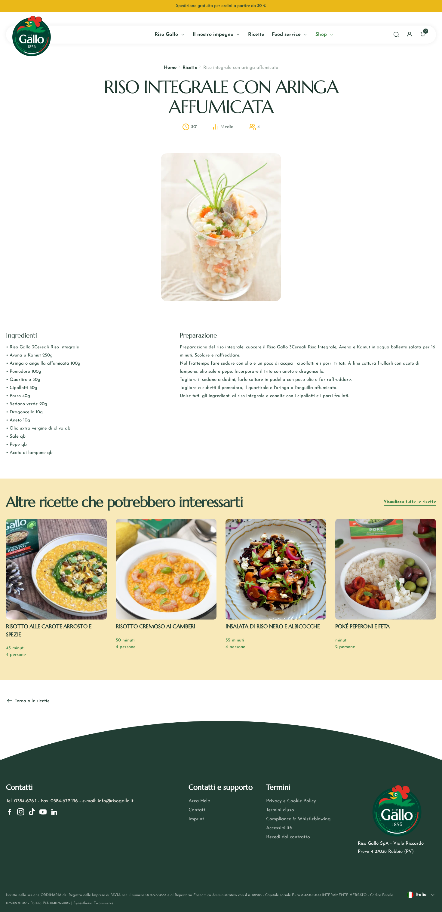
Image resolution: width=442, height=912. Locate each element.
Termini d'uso (280, 810)
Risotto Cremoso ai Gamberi (155, 626)
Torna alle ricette (31, 701)
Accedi (69, 137)
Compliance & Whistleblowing (298, 819)
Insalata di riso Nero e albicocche (273, 626)
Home (170, 68)
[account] (409, 34)
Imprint (196, 819)
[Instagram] (20, 812)
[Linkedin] (54, 812)
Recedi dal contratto (288, 837)
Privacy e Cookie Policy (291, 801)
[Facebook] (9, 812)
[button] (396, 34)
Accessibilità (279, 828)
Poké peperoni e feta (362, 626)
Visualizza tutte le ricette (410, 502)
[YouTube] (43, 812)
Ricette (190, 68)
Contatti (198, 810)
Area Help (199, 801)
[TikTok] (31, 812)
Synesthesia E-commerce (93, 903)
